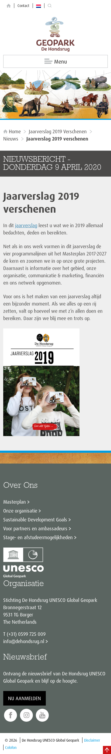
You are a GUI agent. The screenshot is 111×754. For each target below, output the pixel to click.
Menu (60, 61)
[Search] (49, 5)
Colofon (10, 747)
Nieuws (10, 139)
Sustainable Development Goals (35, 519)
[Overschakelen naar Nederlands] (38, 5)
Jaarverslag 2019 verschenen (58, 131)
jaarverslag (26, 225)
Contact (23, 5)
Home (15, 131)
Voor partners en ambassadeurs (35, 528)
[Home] (8, 5)
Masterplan (14, 502)
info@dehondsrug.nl (23, 641)
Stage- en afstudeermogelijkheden (38, 537)
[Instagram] (26, 715)
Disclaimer (92, 740)
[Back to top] (107, 750)
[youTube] (42, 715)
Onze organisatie (20, 511)
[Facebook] (10, 715)
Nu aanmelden (24, 698)
